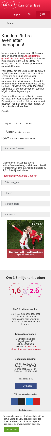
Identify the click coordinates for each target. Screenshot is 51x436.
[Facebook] (14, 401)
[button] (8, 23)
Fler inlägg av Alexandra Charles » (20, 176)
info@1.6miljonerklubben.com (25, 349)
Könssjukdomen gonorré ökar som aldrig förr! (20, 57)
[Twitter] (29, 401)
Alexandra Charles (14, 148)
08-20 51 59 (30, 346)
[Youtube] (36, 401)
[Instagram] (21, 401)
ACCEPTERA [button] (11, 429)
